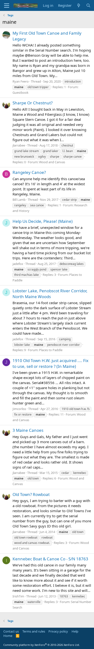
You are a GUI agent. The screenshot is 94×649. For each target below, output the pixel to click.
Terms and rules (33, 631)
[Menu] (6, 5)
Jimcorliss (19, 409)
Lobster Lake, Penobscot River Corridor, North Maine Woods (50, 293)
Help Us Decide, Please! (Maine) (43, 221)
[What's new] (78, 5)
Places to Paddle (50, 350)
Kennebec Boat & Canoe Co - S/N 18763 (50, 559)
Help (75, 631)
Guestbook (20, 92)
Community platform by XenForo (41, 645)
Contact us (11, 631)
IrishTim (18, 596)
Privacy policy (58, 631)
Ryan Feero (21, 81)
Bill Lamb (19, 199)
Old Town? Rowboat (31, 494)
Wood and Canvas (52, 162)
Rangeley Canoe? (29, 172)
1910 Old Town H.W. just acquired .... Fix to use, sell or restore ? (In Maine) (50, 363)
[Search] (88, 5)
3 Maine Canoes (28, 430)
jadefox (18, 264)
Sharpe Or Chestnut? (33, 103)
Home (7, 636)
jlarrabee (19, 145)
